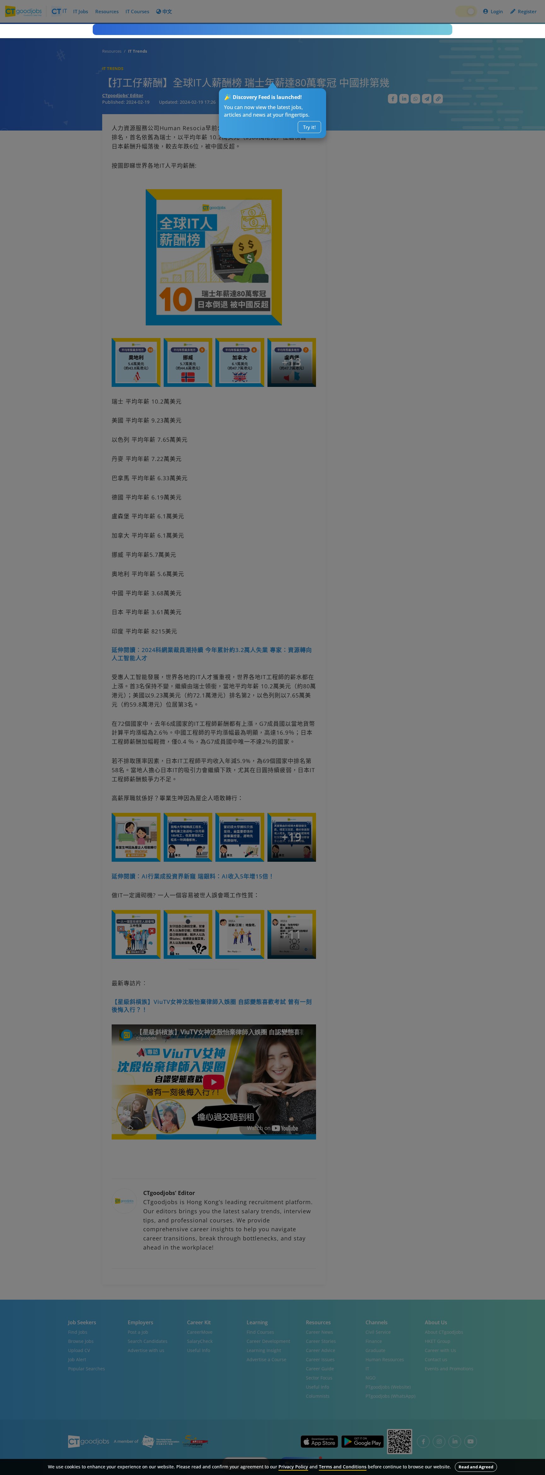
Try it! (309, 127)
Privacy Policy (293, 1467)
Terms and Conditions (342, 1467)
